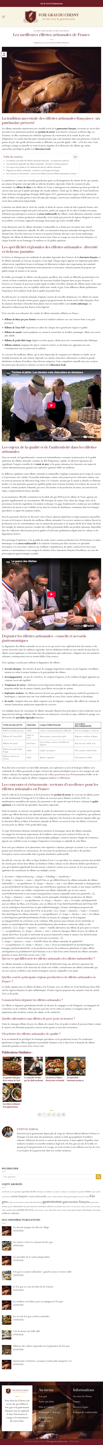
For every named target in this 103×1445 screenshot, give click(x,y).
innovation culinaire (45, 1206)
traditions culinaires (10, 1213)
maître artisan (66, 1207)
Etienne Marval (61, 43)
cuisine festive (6, 1197)
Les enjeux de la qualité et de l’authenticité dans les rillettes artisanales (33, 167)
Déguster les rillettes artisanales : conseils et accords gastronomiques (33, 170)
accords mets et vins (8, 1192)
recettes (46, 1210)
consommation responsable (76, 1192)
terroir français (96, 1210)
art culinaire (48, 1192)
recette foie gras (38, 1210)
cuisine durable (96, 1192)
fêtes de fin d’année (36, 1202)
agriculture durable (29, 1191)
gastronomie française (76, 1202)
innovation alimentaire (30, 1207)
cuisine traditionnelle (37, 1196)
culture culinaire (58, 1197)
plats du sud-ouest (92, 1207)
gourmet (10, 1207)
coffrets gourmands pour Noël (61, 774)
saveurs (59, 1210)
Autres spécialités (43, 31)
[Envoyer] (98, 1176)
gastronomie (52, 1201)
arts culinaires (56, 1192)
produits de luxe (12, 1210)
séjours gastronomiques (74, 1210)
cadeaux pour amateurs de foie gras (72, 867)
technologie (86, 1210)
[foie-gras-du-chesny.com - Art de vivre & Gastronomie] (51, 17)
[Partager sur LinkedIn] (63, 1115)
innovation (18, 1206)
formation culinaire (24, 1202)
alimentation (40, 1192)
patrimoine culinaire (80, 1207)
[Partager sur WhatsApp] (39, 1115)
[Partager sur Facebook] (44, 1115)
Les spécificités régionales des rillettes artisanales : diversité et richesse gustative (37, 164)
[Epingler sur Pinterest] (59, 1115)
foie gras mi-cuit (13, 1202)
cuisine (88, 1191)
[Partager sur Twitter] (49, 1115)
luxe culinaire (58, 1207)
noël (72, 1207)
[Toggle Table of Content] (74, 157)
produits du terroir (25, 1209)
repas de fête (52, 1210)
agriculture (18, 1192)
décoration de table (83, 1197)
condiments (64, 1192)
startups (64, 1210)
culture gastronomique (70, 1197)
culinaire (49, 1197)
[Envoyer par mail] (54, 1115)
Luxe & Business (61, 31)
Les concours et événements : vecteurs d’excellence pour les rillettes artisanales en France (41, 173)
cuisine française (19, 1196)
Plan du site (74, 1441)
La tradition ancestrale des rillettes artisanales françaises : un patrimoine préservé (37, 160)
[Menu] (3, 17)
